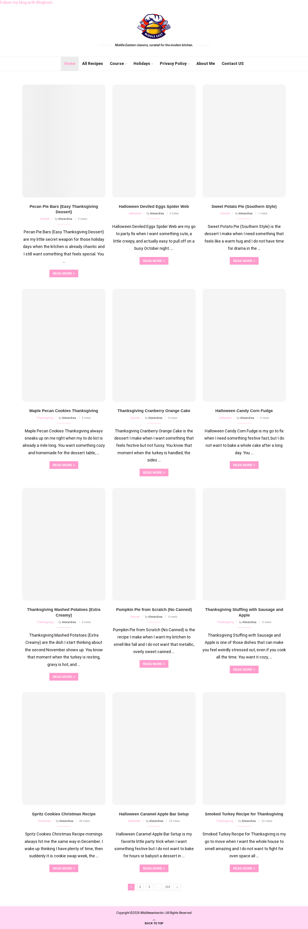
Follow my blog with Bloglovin (26, 2)
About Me (205, 63)
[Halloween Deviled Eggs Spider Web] (154, 141)
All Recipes (92, 63)
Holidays (141, 63)
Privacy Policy (173, 63)
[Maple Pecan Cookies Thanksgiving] (64, 345)
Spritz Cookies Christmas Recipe (64, 814)
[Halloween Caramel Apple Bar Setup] (154, 748)
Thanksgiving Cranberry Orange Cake (153, 410)
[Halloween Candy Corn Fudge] (244, 345)
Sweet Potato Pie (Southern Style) (244, 206)
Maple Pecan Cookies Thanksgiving (63, 410)
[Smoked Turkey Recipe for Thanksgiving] (244, 748)
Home (69, 63)
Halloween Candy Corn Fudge (244, 410)
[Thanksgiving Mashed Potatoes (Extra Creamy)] (64, 544)
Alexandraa (65, 218)
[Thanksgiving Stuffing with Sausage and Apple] (244, 544)
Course (117, 63)
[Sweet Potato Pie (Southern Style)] (244, 141)
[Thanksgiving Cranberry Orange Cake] (154, 345)
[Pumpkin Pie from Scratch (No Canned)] (154, 544)
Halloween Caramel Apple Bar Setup (154, 814)
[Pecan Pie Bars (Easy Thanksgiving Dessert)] (64, 141)
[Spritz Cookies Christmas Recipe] (64, 748)
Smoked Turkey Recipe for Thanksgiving (244, 814)
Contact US (233, 63)
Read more (62, 273)
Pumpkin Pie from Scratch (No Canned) (154, 609)
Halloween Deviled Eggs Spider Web (154, 206)
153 (167, 887)
